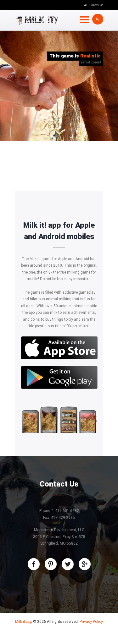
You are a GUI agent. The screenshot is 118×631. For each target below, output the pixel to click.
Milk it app (23, 621)
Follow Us (96, 5)
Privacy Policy (91, 621)
